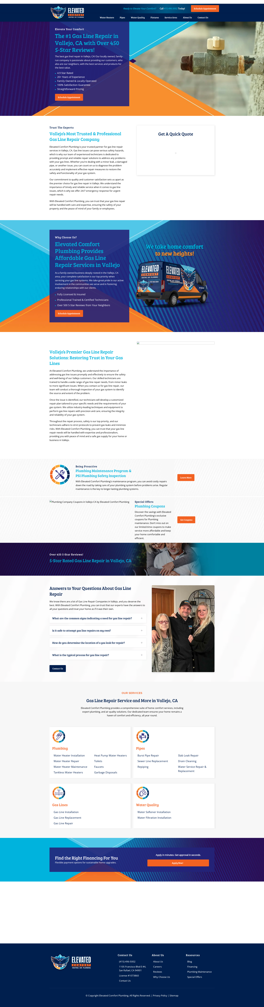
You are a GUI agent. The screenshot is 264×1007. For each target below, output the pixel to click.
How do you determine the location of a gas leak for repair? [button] (88, 643)
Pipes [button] (122, 17)
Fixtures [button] (155, 17)
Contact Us (203, 17)
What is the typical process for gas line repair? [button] (80, 655)
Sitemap (174, 995)
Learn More (186, 477)
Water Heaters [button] (107, 17)
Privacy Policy (160, 995)
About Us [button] (187, 17)
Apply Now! (177, 862)
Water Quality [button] (138, 17)
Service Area (171, 17)
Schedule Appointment (205, 8)
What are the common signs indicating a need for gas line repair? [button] (92, 618)
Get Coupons (186, 519)
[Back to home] (67, 12)
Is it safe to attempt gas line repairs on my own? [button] (81, 630)
